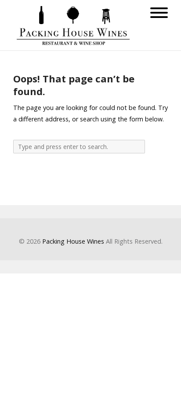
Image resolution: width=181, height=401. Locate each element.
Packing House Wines (73, 241)
